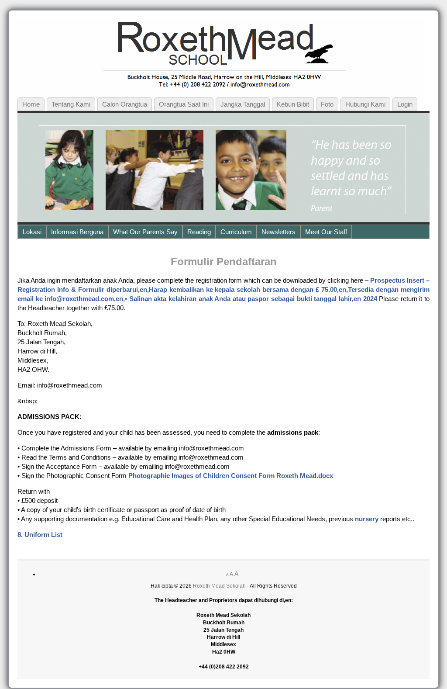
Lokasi (32, 231)
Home (31, 104)
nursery (366, 519)
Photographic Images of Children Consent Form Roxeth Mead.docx (230, 475)
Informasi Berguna (77, 231)
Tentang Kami (71, 104)
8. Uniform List (39, 534)
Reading (199, 231)
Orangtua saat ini (184, 104)
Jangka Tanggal (242, 104)
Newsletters (278, 231)
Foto (327, 104)
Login (405, 104)
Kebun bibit (293, 104)
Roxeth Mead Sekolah (219, 586)
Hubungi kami (365, 104)
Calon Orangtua (124, 104)
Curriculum (236, 231)
